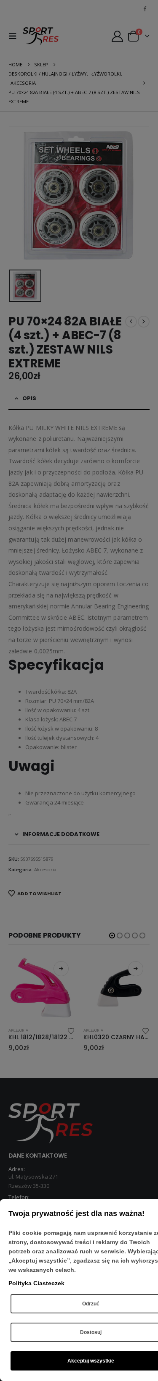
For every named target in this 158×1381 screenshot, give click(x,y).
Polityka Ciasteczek (36, 1283)
